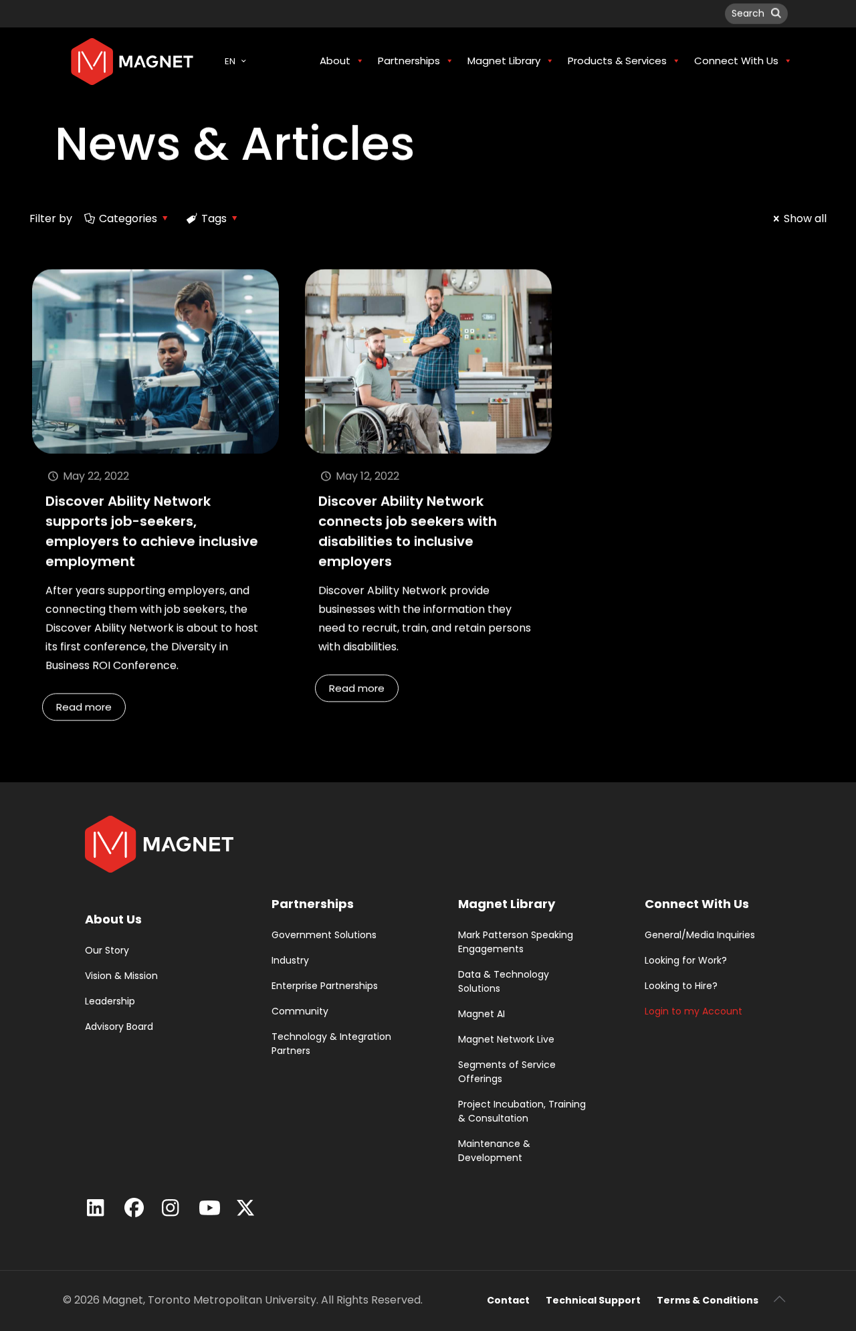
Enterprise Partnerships (325, 985)
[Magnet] (132, 60)
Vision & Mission (121, 975)
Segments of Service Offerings (507, 1071)
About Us (113, 919)
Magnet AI (481, 1014)
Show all (805, 218)
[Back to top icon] (779, 1299)
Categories (128, 218)
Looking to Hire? (681, 985)
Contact (508, 1300)
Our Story (107, 950)
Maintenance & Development (494, 1150)
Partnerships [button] (409, 61)
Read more (84, 707)
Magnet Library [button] (503, 61)
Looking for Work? (686, 960)
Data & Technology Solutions (503, 981)
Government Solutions (324, 935)
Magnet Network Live (506, 1039)
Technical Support (593, 1300)
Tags (214, 218)
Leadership (110, 1001)
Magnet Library (506, 903)
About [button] (335, 61)
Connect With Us (697, 903)
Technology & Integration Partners (331, 1043)
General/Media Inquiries (700, 935)
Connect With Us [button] (736, 61)
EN (230, 61)
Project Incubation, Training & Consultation (522, 1111)
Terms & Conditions (707, 1300)
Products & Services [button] (617, 61)
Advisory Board (119, 1026)
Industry (290, 960)
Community (300, 1011)
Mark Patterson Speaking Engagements (515, 942)
